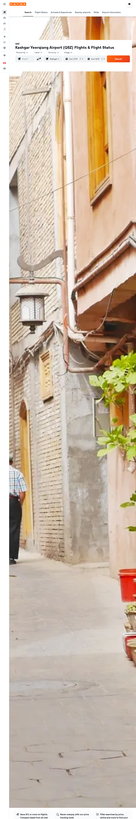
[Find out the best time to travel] (4, 47)
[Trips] (4, 55)
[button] (4, 4)
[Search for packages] (4, 29)
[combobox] (53, 52)
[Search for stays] (4, 18)
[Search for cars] (4, 23)
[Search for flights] (4, 12)
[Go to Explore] (4, 36)
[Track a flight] (4, 42)
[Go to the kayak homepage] (18, 4)
